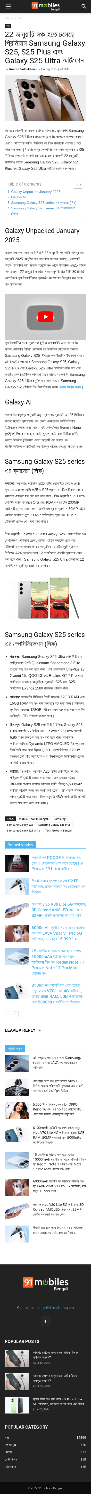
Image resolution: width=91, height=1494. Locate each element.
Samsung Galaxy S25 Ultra (23, 830)
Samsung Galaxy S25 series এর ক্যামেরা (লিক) (43, 203)
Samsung (60, 819)
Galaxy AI (18, 197)
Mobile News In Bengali (34, 819)
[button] (8, 6)
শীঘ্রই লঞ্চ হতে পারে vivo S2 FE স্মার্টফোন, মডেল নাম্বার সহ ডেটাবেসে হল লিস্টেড (58, 886)
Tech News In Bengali (58, 830)
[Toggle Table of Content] (75, 185)
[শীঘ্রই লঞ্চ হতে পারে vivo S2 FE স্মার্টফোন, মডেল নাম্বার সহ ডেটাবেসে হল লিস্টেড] (17, 886)
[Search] (84, 6)
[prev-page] (8, 1014)
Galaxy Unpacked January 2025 (35, 192)
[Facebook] (45, 1321)
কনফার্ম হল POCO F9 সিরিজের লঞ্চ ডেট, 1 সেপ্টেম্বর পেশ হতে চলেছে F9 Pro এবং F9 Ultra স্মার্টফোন (57, 863)
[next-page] (16, 1014)
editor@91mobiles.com (55, 1307)
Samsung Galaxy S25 (20, 824)
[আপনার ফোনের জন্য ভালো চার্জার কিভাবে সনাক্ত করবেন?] (17, 1358)
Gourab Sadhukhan (22, 69)
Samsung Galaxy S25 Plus (54, 824)
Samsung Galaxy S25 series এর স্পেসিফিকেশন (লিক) (43, 210)
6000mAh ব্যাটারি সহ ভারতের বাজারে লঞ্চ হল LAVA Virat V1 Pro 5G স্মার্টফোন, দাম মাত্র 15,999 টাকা (58, 933)
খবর (20, 18)
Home (9, 18)
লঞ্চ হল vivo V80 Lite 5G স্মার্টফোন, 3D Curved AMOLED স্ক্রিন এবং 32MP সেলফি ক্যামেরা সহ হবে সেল (59, 910)
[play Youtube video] (45, 317)
